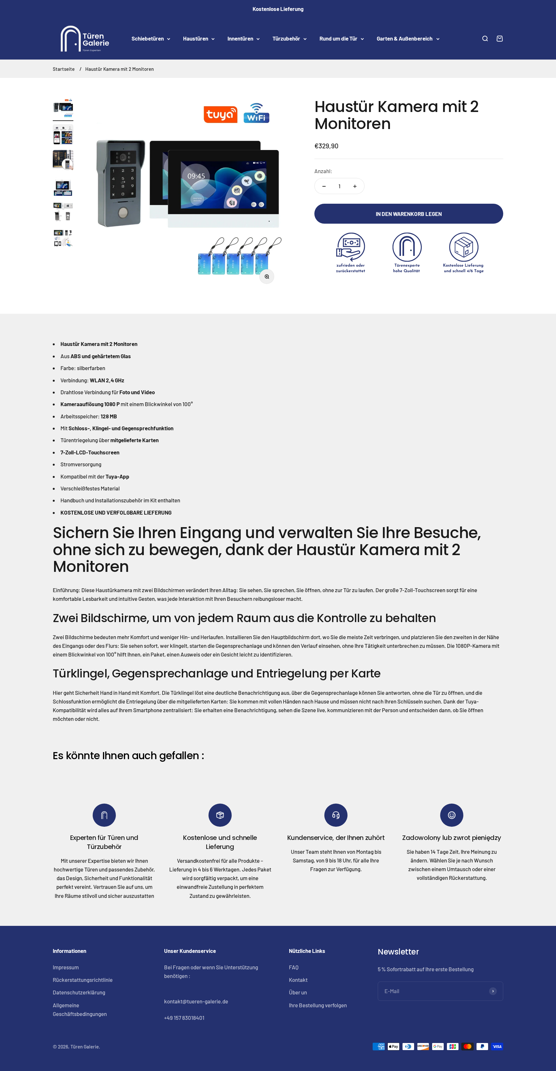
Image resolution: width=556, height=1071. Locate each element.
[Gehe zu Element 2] (63, 135)
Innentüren (240, 38)
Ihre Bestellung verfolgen (318, 1005)
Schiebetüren (148, 38)
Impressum (66, 967)
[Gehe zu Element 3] (63, 161)
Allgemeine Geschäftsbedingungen (80, 1009)
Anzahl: (323, 171)
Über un (298, 992)
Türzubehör (286, 38)
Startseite (64, 69)
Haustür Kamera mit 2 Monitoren (119, 69)
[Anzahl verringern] (324, 186)
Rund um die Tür (338, 38)
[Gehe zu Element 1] (63, 109)
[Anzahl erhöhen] (355, 186)
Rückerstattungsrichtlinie (83, 979)
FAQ (294, 967)
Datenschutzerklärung (79, 992)
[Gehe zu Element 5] (63, 212)
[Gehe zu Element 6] (63, 238)
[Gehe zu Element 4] (63, 187)
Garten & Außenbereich (405, 38)
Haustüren (195, 38)
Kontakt (298, 979)
